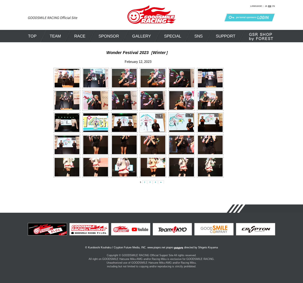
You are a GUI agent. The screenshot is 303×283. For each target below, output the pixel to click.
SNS (198, 36)
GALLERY (141, 36)
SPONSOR (109, 36)
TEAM (55, 36)
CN (273, 6)
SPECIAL (172, 36)
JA (266, 6)
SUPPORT (225, 36)
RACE (79, 36)
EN (269, 6)
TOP (32, 36)
